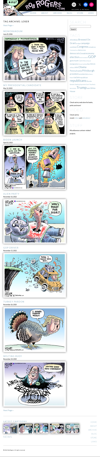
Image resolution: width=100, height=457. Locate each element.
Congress (82, 46)
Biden (76, 40)
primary (90, 74)
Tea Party (92, 84)
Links (91, 13)
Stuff (76, 125)
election (74, 56)
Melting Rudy (12, 356)
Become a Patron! (81, 9)
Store (80, 13)
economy (90, 53)
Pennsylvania (76, 70)
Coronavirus (74, 50)
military (72, 67)
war (88, 88)
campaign (85, 43)
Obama (82, 67)
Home (33, 13)
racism (76, 77)
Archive (57, 13)
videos (76, 118)
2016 (72, 40)
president (74, 74)
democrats (75, 53)
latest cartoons (15, 421)
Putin (71, 77)
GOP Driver (11, 247)
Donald (83, 53)
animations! (86, 118)
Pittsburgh (88, 70)
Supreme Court (84, 84)
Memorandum (13, 31)
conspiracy (92, 47)
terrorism (73, 88)
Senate (72, 84)
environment (84, 57)
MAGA (92, 64)
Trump (81, 87)
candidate (73, 47)
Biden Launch (12, 139)
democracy (82, 50)
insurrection (83, 64)
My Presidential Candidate (22, 85)
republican (84, 77)
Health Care (78, 61)
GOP (92, 56)
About (44, 13)
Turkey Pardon (13, 301)
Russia (89, 81)
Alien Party (11, 194)
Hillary (85, 61)
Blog (69, 13)
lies (88, 64)
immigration (74, 64)
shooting (77, 84)
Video (76, 109)
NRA (76, 67)
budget (78, 43)
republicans (78, 81)
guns (72, 60)
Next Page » (8, 25)
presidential (83, 74)
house (89, 61)
